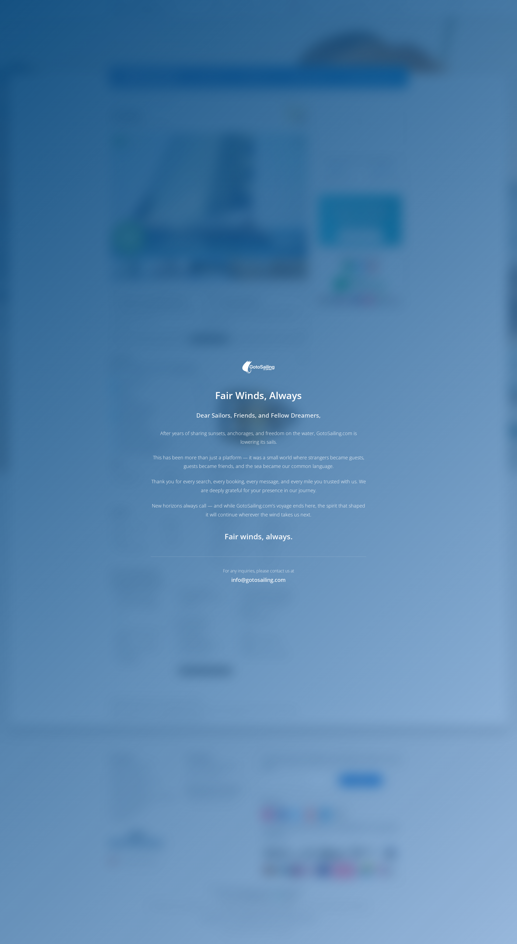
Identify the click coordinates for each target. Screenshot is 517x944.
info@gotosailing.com (258, 579)
